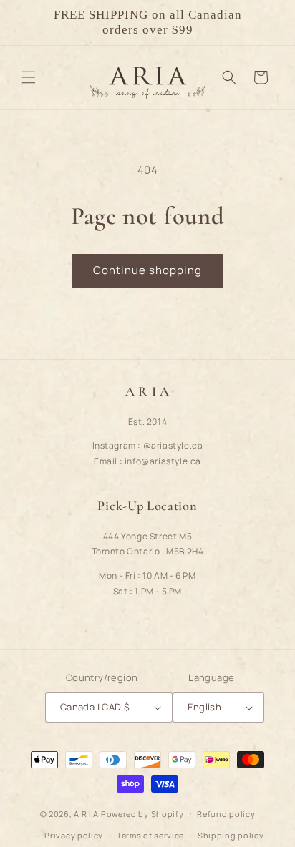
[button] (28, 77)
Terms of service (150, 835)
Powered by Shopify (142, 813)
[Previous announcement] (26, 22)
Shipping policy (231, 835)
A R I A (86, 813)
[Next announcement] (268, 22)
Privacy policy (73, 835)
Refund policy (226, 813)
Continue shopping (147, 270)
